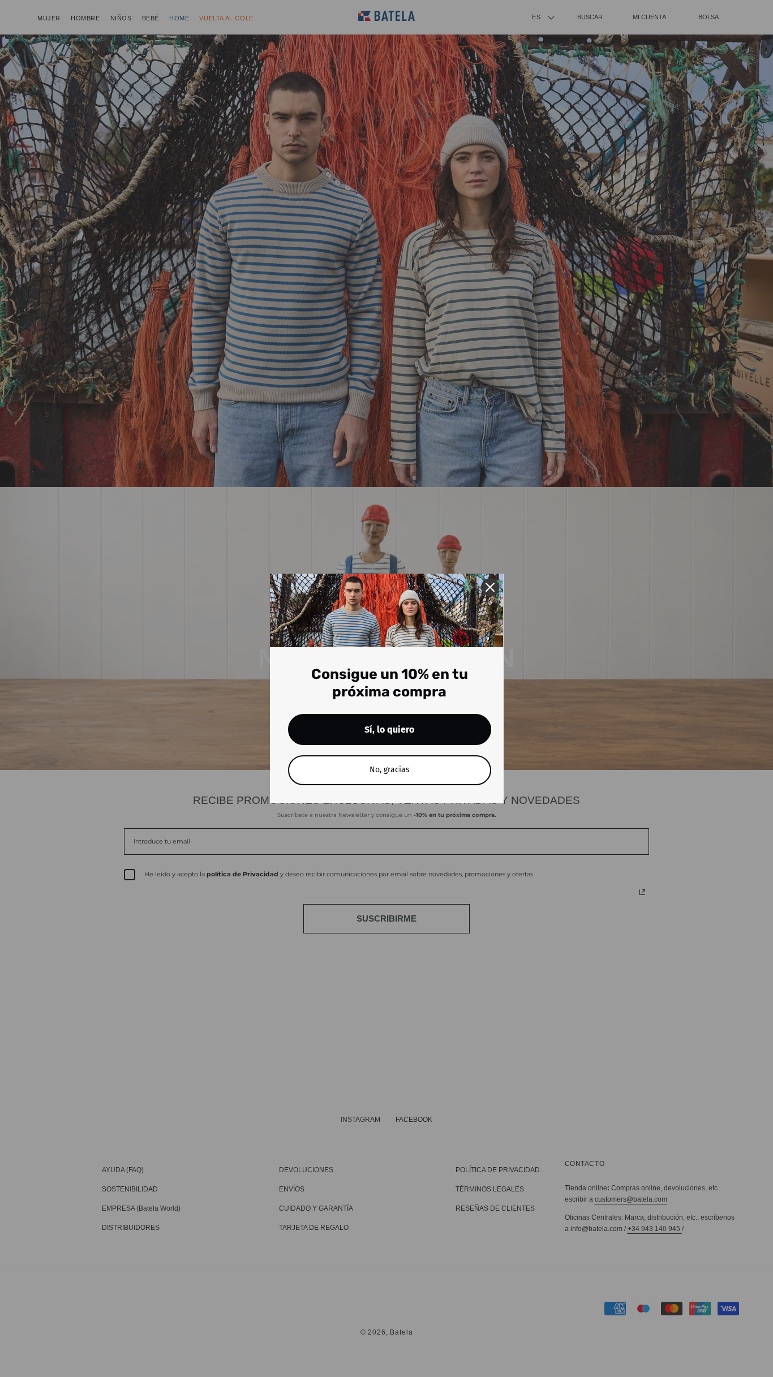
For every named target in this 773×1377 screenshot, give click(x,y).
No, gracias (390, 769)
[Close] (490, 587)
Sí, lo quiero (389, 729)
